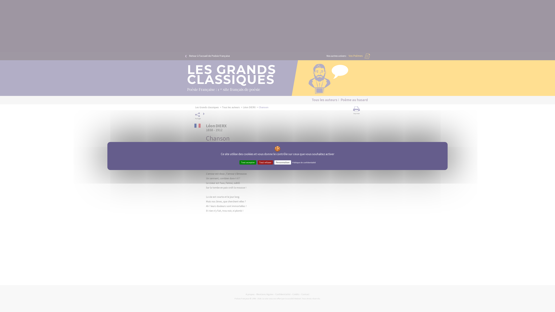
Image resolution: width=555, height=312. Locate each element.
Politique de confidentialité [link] (304, 162)
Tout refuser (265, 162)
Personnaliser (283, 162)
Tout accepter (248, 162)
